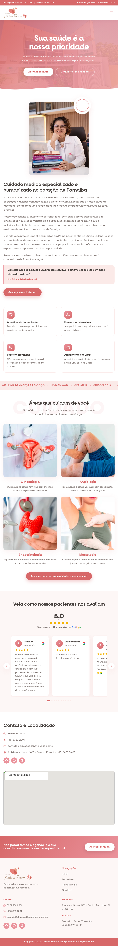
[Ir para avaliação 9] (68, 700)
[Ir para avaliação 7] (63, 700)
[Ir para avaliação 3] (54, 700)
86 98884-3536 (16, 734)
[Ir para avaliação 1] (48, 700)
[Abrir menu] (112, 12)
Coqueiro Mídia (86, 942)
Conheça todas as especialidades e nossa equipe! (59, 576)
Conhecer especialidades (75, 72)
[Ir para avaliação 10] (70, 700)
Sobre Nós (68, 879)
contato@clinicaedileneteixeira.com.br (31, 746)
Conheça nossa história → (22, 292)
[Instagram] (14, 760)
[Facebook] (6, 760)
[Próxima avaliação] (111, 666)
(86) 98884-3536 (107, 3)
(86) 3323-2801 (93, 3)
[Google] (22, 760)
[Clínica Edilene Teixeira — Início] (15, 12)
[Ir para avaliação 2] (52, 700)
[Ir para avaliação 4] (56, 700)
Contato (67, 890)
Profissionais (69, 885)
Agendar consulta (38, 72)
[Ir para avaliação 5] (58, 700)
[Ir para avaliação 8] (65, 700)
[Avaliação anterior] (6, 666)
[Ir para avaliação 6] (61, 700)
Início (65, 874)
